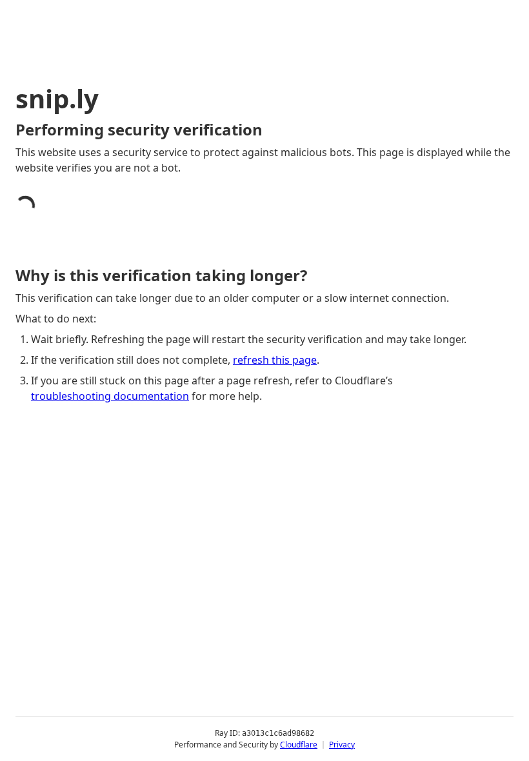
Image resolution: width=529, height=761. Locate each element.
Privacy (342, 744)
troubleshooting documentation (110, 396)
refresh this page (275, 360)
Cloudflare (298, 744)
